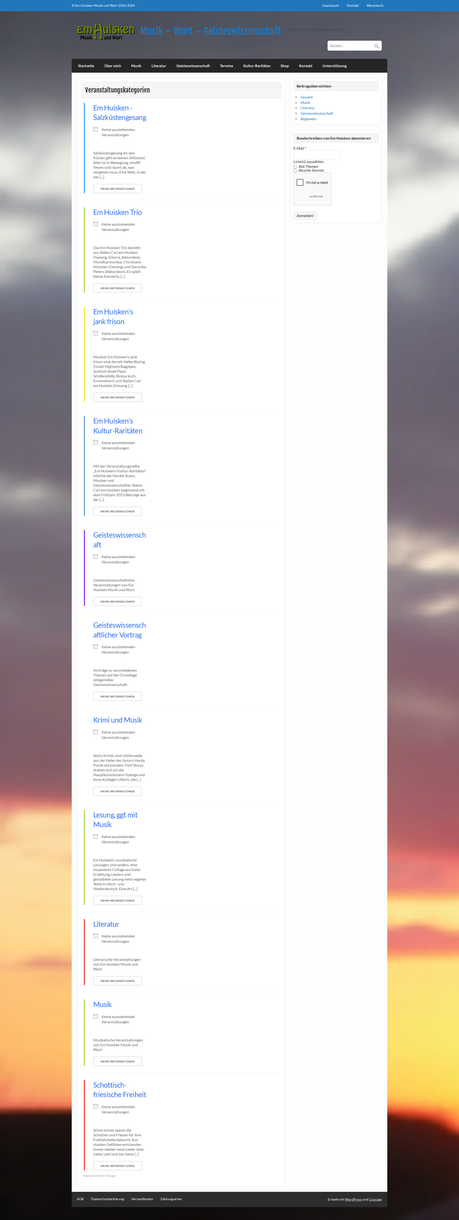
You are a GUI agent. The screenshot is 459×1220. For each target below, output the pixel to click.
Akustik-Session (311, 170)
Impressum (330, 5)
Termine (226, 66)
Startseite (86, 66)
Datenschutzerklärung (107, 1199)
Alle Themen (308, 167)
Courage (375, 1199)
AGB (80, 1199)
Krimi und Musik (117, 719)
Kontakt (353, 5)
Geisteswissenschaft (193, 66)
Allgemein (308, 119)
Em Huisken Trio (117, 212)
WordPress (353, 1199)
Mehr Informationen (118, 188)
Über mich (112, 66)
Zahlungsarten (171, 1199)
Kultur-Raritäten (257, 66)
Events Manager (106, 1175)
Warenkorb (375, 5)
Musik (136, 66)
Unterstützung (334, 66)
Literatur (159, 66)
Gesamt (307, 97)
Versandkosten (142, 1199)
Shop (285, 66)
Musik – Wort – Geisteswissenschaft (210, 31)
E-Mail (300, 148)
